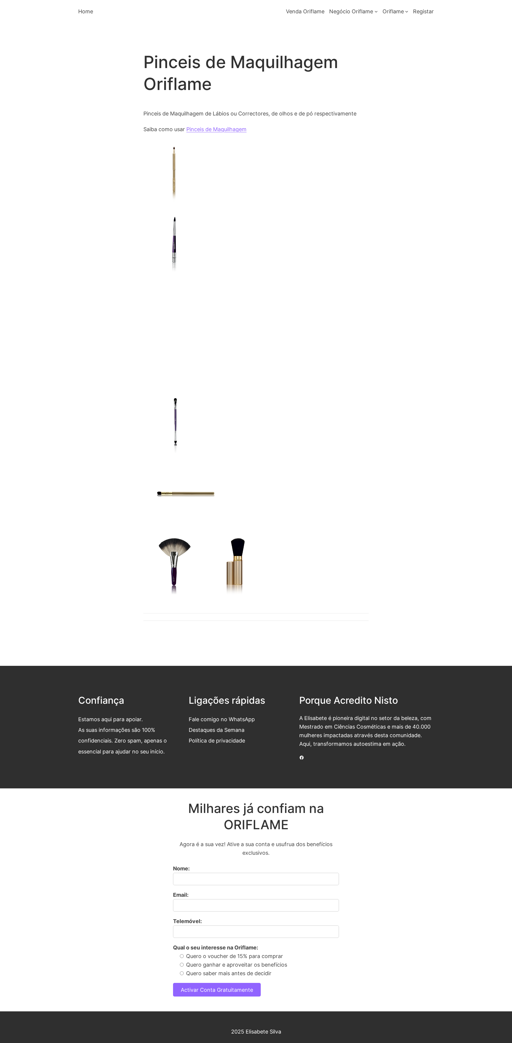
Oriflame (393, 11)
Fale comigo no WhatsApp (222, 719)
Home (85, 11)
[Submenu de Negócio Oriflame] (376, 11)
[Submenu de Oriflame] (406, 11)
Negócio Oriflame (351, 11)
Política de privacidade (217, 740)
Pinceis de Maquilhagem (216, 129)
